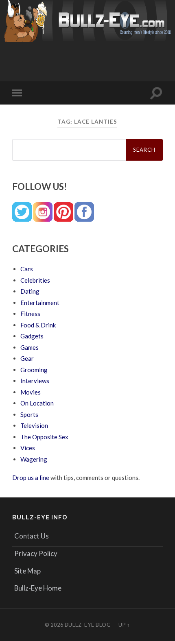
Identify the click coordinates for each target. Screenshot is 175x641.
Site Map (27, 571)
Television (34, 425)
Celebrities (35, 280)
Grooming (34, 369)
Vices (27, 447)
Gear (27, 358)
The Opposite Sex (44, 436)
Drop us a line (30, 477)
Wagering (33, 459)
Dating (29, 291)
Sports (29, 414)
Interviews (34, 380)
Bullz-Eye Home (37, 588)
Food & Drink (38, 325)
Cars (26, 269)
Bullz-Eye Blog (88, 624)
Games (29, 347)
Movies (30, 392)
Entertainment (39, 302)
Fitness (30, 313)
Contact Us (31, 536)
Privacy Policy (35, 553)
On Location (37, 403)
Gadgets (32, 336)
